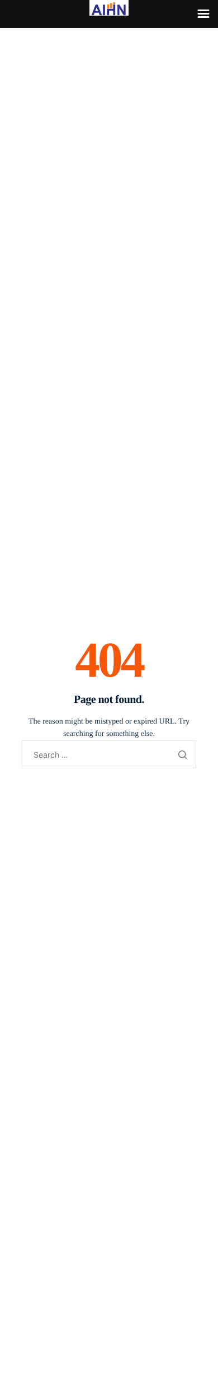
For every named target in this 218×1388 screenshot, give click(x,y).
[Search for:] (109, 755)
